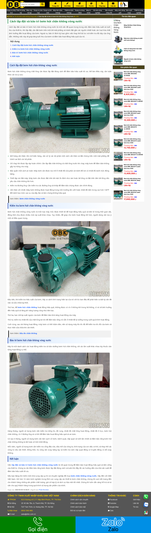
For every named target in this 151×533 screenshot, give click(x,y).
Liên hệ (136, 503)
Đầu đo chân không (28, 333)
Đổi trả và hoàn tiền (77, 510)
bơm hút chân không (27, 307)
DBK (135, 78)
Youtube (112, 503)
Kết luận (16, 56)
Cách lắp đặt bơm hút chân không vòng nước (32, 45)
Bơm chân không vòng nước (32, 198)
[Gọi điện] (146, 496)
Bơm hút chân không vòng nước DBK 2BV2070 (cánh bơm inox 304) (132, 141)
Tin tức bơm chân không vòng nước (25, 16)
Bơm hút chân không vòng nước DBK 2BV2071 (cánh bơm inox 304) (132, 166)
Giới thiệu (136, 500)
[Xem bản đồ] (146, 512)
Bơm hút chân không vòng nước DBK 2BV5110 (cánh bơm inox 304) (132, 192)
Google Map (114, 507)
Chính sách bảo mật (78, 507)
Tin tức (135, 507)
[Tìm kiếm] (42, 3)
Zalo (111, 510)
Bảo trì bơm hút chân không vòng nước (30, 52)
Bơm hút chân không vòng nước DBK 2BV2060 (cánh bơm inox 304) (132, 87)
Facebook (113, 500)
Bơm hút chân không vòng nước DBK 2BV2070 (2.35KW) (132, 127)
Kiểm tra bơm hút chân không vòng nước (31, 49)
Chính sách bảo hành (78, 503)
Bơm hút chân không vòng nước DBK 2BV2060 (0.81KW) (132, 73)
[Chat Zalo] (146, 504)
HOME (10, 16)
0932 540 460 (27, 510)
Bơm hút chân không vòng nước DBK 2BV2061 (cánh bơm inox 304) (132, 113)
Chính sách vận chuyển (79, 500)
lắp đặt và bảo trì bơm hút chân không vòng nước (35, 465)
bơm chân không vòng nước (84, 476)
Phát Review (44, 490)
